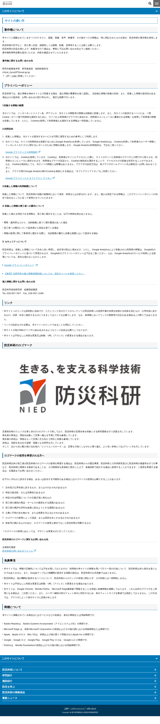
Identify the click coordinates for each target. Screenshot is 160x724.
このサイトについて (13, 11)
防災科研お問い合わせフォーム (17, 551)
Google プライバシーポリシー (19, 265)
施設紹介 (7, 680)
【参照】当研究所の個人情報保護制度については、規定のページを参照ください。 (44, 273)
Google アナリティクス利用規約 (21, 152)
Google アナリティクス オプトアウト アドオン (28, 178)
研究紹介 (7, 675)
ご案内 (66, 708)
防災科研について (12, 669)
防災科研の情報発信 (13, 692)
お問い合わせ (91, 708)
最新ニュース (9, 697)
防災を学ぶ (8, 686)
